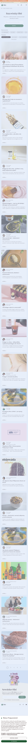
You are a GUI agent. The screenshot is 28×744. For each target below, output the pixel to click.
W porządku (14, 741)
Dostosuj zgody (14, 738)
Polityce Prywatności (12, 734)
